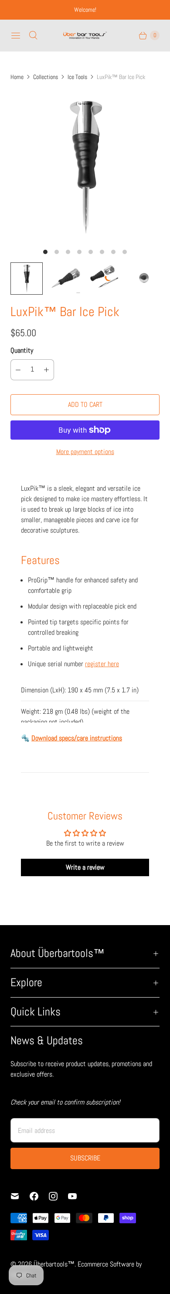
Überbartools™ (54, 1264)
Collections (45, 77)
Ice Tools (77, 77)
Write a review (85, 867)
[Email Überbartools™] (20, 1196)
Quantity (21, 350)
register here (102, 663)
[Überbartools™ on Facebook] (39, 1196)
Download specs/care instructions (76, 738)
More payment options (85, 451)
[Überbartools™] (85, 35)
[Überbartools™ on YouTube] (77, 1196)
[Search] (33, 35)
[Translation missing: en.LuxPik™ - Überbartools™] (26, 278)
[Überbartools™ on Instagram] (58, 1196)
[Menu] (15, 35)
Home (17, 77)
